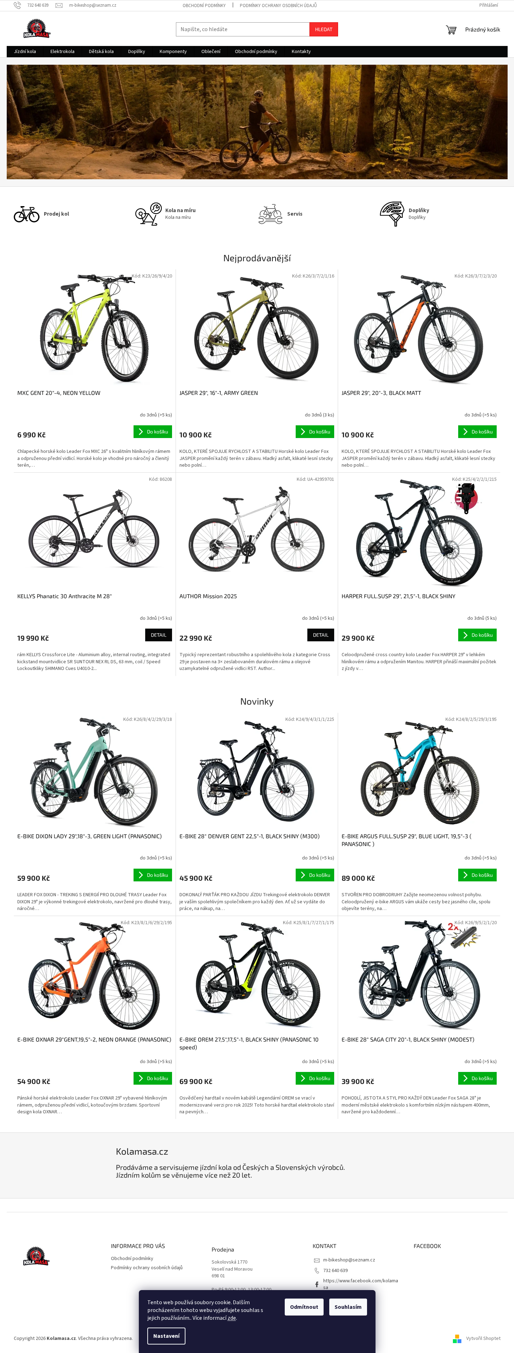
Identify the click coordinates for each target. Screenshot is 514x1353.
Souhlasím (348, 1307)
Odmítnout (304, 1307)
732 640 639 (335, 1270)
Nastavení (166, 1336)
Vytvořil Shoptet (483, 1338)
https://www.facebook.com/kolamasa (360, 1284)
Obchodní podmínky (204, 5)
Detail (158, 635)
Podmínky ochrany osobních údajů (278, 5)
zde (232, 1318)
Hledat (323, 29)
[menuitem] (25, 51)
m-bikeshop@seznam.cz (349, 1260)
